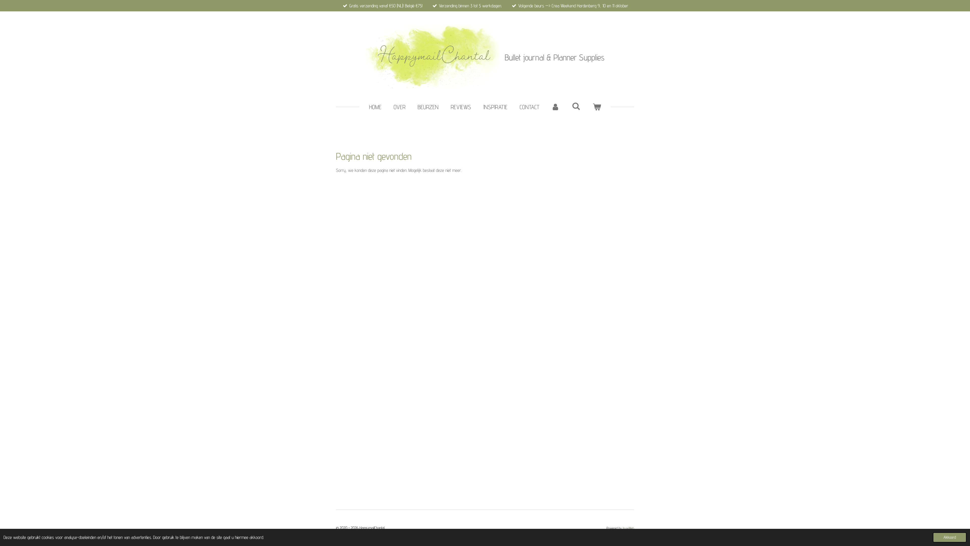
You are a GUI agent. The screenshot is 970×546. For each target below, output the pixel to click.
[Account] (556, 107)
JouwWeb (628, 528)
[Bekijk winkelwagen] (597, 107)
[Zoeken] (576, 106)
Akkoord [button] (949, 537)
